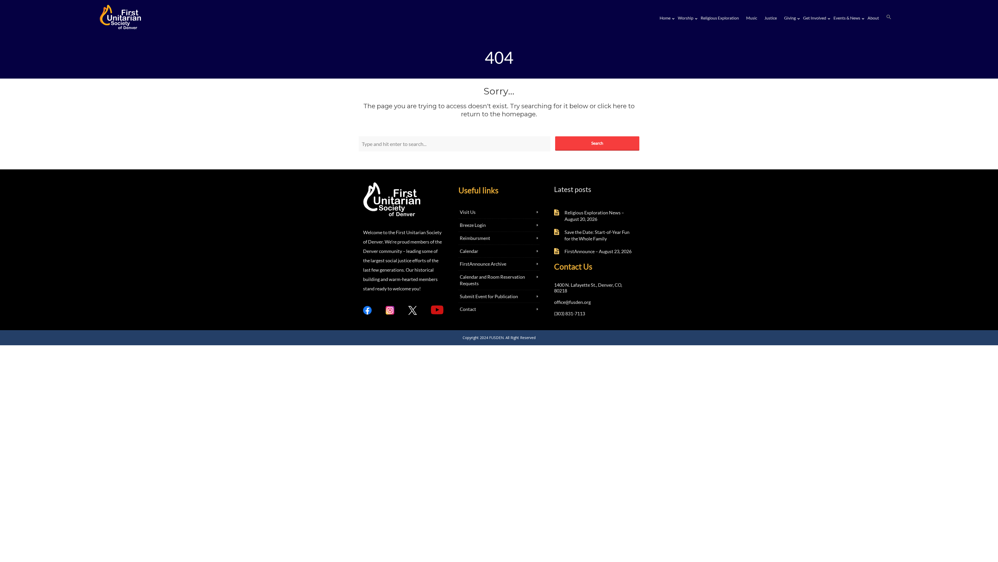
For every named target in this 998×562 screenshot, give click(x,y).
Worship (685, 17)
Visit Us (468, 212)
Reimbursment (475, 238)
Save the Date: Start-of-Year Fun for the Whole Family (596, 235)
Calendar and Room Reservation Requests (492, 280)
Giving (790, 17)
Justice (770, 17)
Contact (468, 309)
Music (751, 17)
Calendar (469, 251)
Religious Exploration (720, 17)
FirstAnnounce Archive (483, 264)
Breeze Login (473, 225)
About (873, 17)
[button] (888, 17)
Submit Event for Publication (489, 296)
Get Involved (814, 17)
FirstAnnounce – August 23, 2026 (598, 251)
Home (665, 17)
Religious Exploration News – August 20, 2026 (594, 216)
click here (612, 106)
